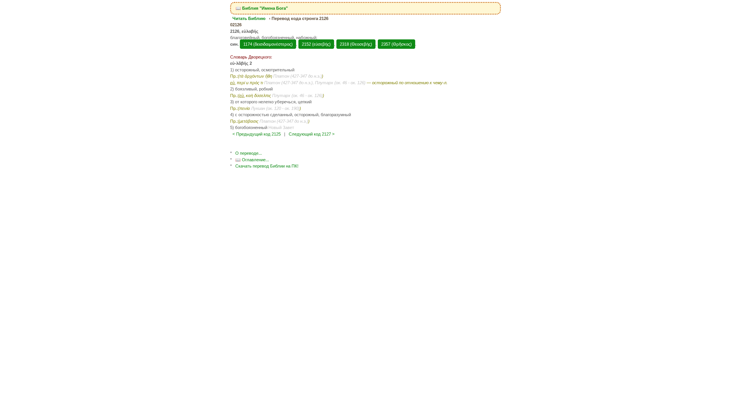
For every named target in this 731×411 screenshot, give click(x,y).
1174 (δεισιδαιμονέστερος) (268, 44)
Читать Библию (249, 18)
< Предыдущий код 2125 (256, 134)
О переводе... (248, 153)
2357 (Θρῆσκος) (396, 44)
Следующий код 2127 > (312, 134)
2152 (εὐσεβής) (316, 44)
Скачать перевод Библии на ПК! (266, 166)
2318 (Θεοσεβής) (356, 44)
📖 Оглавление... (252, 159)
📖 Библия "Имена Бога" (262, 8)
